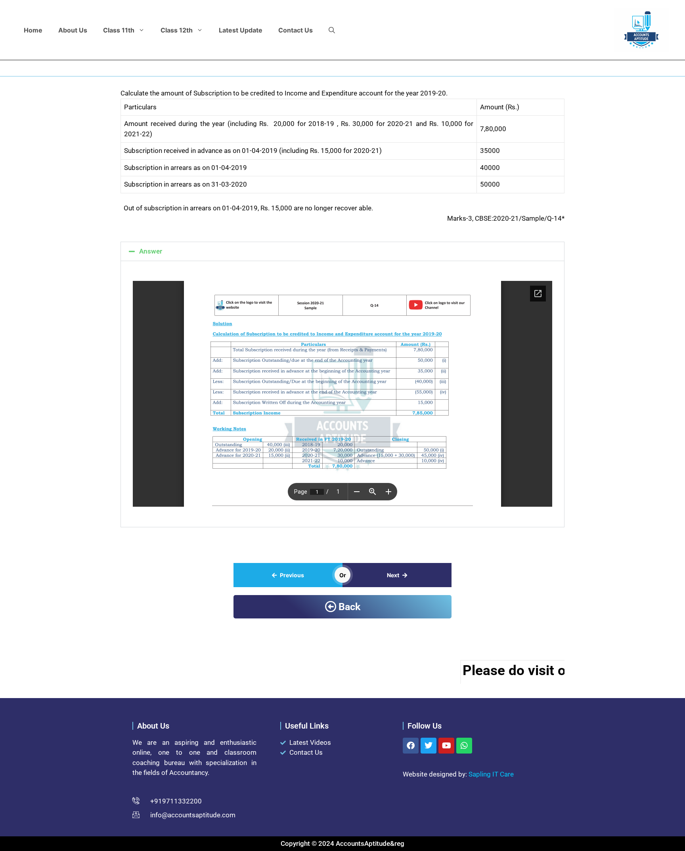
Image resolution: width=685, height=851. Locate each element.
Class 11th (118, 30)
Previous (292, 575)
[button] (332, 30)
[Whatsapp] (464, 746)
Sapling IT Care (491, 774)
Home (33, 30)
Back (349, 606)
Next (393, 575)
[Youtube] (446, 746)
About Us (72, 30)
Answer (150, 251)
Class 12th (177, 30)
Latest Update (240, 30)
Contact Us (295, 30)
